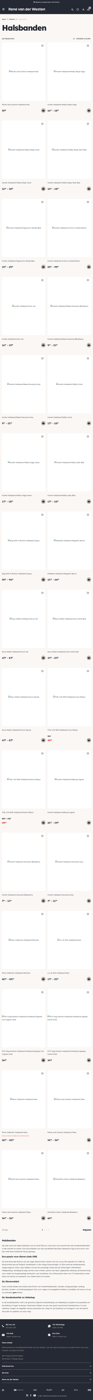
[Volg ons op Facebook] (30, 1395)
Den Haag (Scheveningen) (12, 1356)
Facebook (59, 1308)
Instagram (70, 1308)
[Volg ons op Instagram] (27, 1395)
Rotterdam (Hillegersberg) (12, 1359)
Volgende (87, 1230)
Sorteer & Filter (83, 39)
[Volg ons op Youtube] (34, 1395)
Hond (4, 19)
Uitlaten (12, 19)
